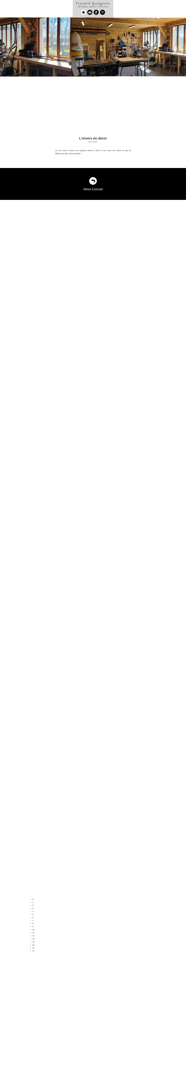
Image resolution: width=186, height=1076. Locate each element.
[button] (95, 899)
